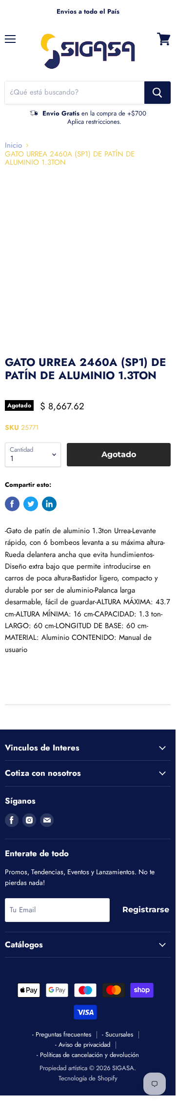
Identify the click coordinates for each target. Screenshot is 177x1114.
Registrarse (145, 909)
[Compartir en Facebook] (12, 504)
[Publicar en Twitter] (30, 504)
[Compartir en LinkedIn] (49, 504)
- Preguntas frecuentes (61, 1034)
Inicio (13, 145)
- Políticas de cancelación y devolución (88, 1054)
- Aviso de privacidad (82, 1044)
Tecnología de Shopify (88, 1078)
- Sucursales (117, 1034)
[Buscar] (157, 92)
